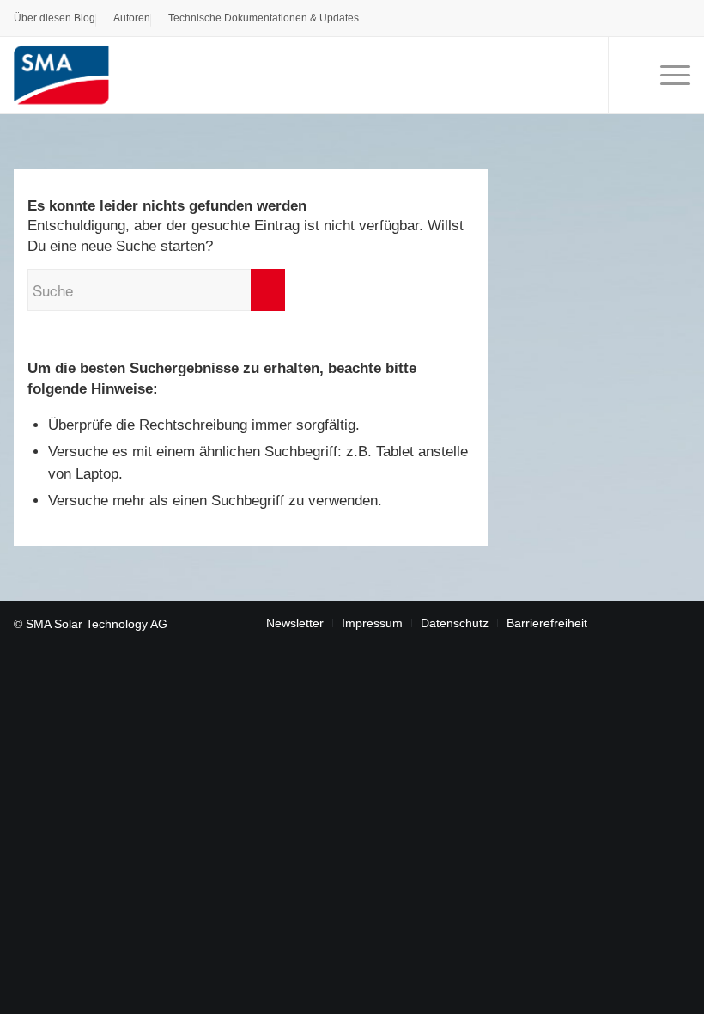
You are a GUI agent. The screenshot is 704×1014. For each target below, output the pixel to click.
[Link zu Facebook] (626, 622)
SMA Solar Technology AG (96, 624)
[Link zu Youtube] (652, 622)
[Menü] (666, 74)
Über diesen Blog (54, 18)
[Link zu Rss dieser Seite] (677, 622)
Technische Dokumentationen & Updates (263, 18)
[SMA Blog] (75, 74)
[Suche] (629, 74)
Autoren (131, 18)
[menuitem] (55, 20)
